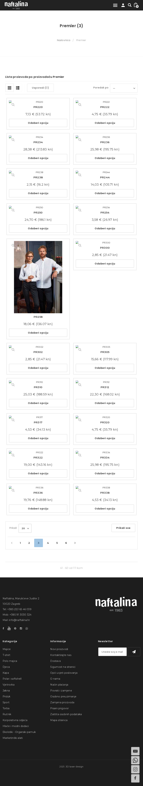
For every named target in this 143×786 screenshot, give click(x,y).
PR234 (38, 142)
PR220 (38, 107)
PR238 (38, 177)
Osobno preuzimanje (63, 696)
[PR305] (105, 346)
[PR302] (38, 346)
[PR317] (38, 417)
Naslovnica (63, 40)
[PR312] (105, 382)
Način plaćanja (59, 684)
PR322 (38, 457)
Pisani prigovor (59, 708)
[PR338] (105, 487)
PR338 (105, 492)
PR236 (105, 142)
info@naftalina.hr (19, 620)
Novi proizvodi (59, 649)
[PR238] (38, 172)
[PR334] (105, 452)
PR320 (105, 422)
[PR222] (105, 101)
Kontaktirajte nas (60, 655)
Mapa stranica (58, 720)
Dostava (55, 661)
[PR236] (105, 137)
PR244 (105, 177)
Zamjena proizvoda (62, 702)
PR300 (105, 247)
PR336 (38, 492)
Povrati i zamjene (61, 690)
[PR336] (38, 487)
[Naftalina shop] (16, 5)
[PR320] (105, 417)
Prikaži (13, 528)
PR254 (105, 212)
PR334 (105, 457)
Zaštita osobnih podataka (66, 714)
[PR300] (105, 242)
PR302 (38, 352)
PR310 (38, 387)
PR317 (38, 422)
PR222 (105, 107)
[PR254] (105, 207)
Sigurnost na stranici (62, 666)
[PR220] (38, 101)
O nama (55, 678)
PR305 (105, 352)
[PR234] (38, 137)
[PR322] (38, 452)
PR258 (38, 316)
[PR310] (38, 382)
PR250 (38, 212)
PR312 (105, 387)
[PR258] (38, 277)
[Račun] (123, 6)
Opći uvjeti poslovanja (63, 672)
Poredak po (100, 87)
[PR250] (38, 207)
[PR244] (105, 172)
